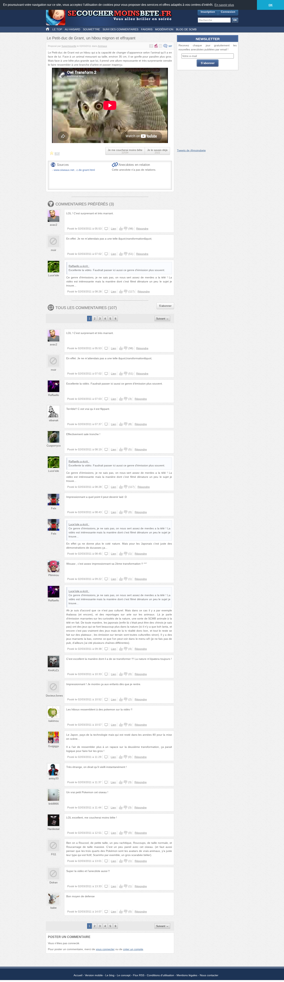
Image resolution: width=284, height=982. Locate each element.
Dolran (53, 882)
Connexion (228, 11)
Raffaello (74, 266)
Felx (53, 508)
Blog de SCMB (186, 29)
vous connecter (105, 949)
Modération (164, 29)
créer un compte (133, 949)
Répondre (142, 228)
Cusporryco (54, 445)
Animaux (102, 46)
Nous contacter (209, 975)
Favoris (146, 29)
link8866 (53, 803)
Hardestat (54, 828)
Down (126, 228)
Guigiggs (53, 746)
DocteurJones (54, 695)
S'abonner (165, 305)
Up (121, 228)
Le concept (123, 975)
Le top (57, 29)
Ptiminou (53, 575)
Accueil (78, 975)
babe (53, 907)
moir (53, 250)
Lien (113, 228)
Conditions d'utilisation (160, 975)
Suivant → (162, 318)
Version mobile (94, 975)
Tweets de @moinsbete (191, 150)
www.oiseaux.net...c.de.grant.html (74, 169)
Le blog (109, 975)
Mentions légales (187, 975)
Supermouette (68, 46)
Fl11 (53, 854)
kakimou (53, 720)
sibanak (53, 420)
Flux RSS (138, 975)
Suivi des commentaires (120, 29)
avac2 (53, 224)
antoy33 (54, 778)
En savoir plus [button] (224, 5)
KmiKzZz (53, 670)
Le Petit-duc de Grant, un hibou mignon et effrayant (91, 38)
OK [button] (271, 5)
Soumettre (91, 29)
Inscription (208, 11)
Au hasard (72, 29)
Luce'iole (53, 275)
